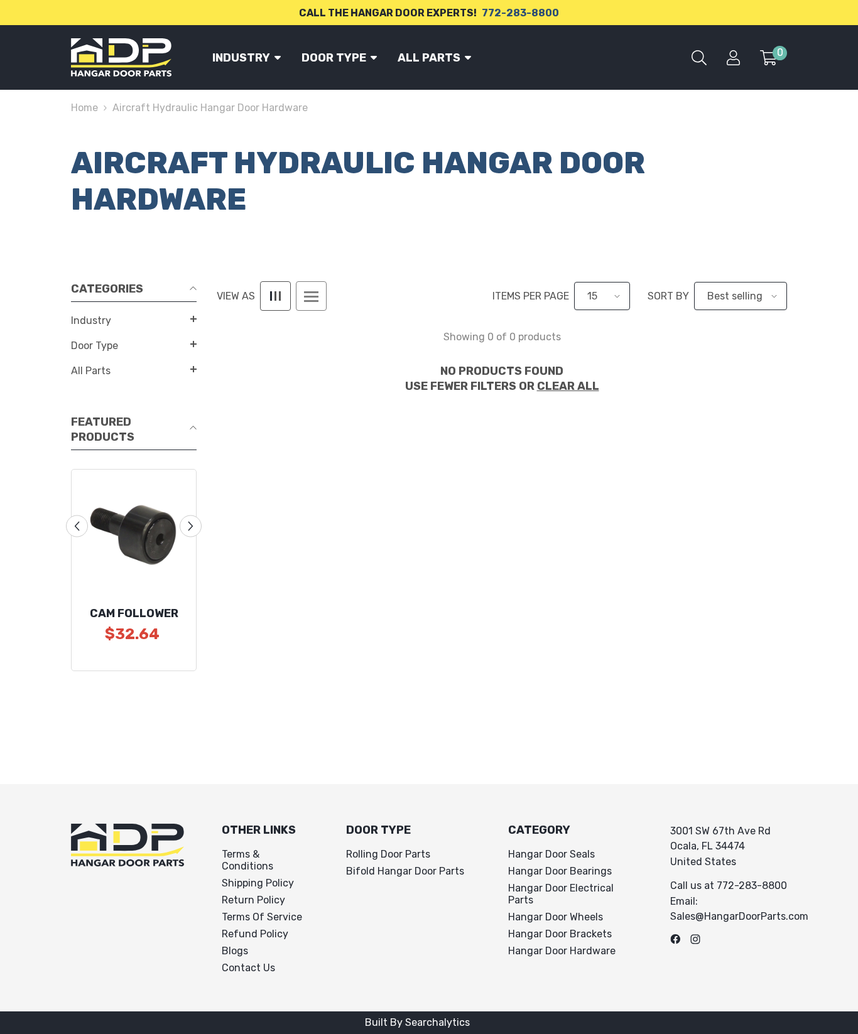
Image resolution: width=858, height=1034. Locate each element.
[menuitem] (134, 320)
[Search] (699, 57)
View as (236, 296)
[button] (134, 319)
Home (84, 108)
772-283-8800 (520, 13)
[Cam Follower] (134, 532)
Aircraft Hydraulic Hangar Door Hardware (210, 108)
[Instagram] (695, 939)
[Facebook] (675, 939)
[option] (134, 570)
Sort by (668, 296)
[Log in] (733, 57)
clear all (568, 386)
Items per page (530, 296)
